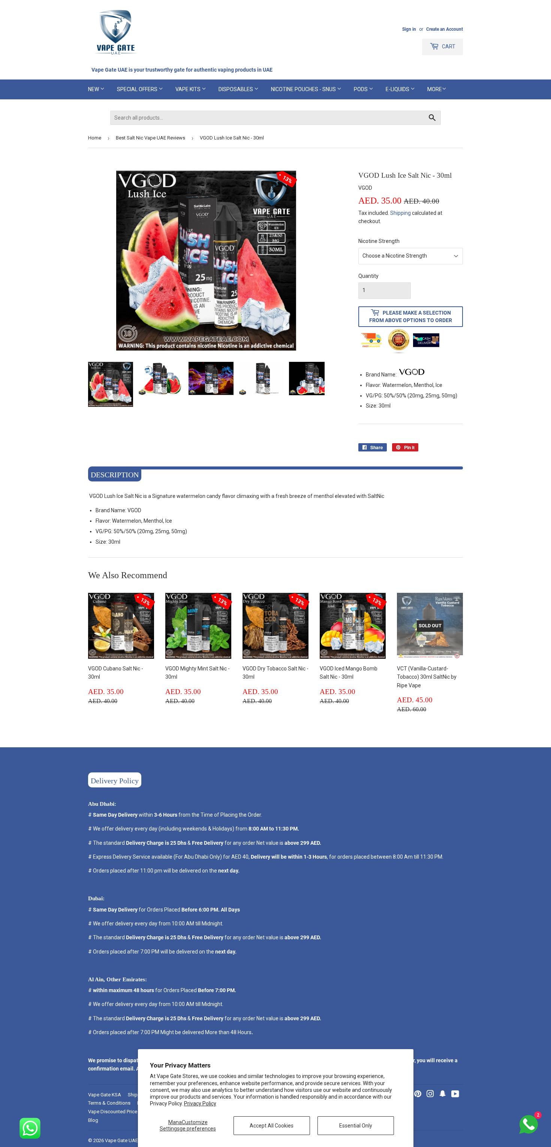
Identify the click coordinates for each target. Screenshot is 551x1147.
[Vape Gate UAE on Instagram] (430, 1095)
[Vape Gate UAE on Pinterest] (418, 1095)
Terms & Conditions (109, 1103)
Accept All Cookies (271, 1126)
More (434, 89)
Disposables (236, 89)
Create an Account (444, 29)
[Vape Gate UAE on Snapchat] (442, 1095)
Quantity (368, 276)
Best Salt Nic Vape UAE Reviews (150, 138)
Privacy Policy (200, 1104)
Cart (448, 46)
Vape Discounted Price (112, 1111)
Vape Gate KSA (104, 1095)
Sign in (409, 29)
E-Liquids (398, 89)
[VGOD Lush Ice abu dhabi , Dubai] (411, 375)
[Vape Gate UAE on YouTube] (455, 1095)
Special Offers (138, 89)
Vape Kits (188, 89)
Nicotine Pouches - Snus (304, 89)
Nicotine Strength (379, 241)
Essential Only (355, 1126)
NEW (94, 89)
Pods (361, 89)
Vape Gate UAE (121, 1140)
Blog (93, 1120)
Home (94, 138)
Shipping (400, 213)
